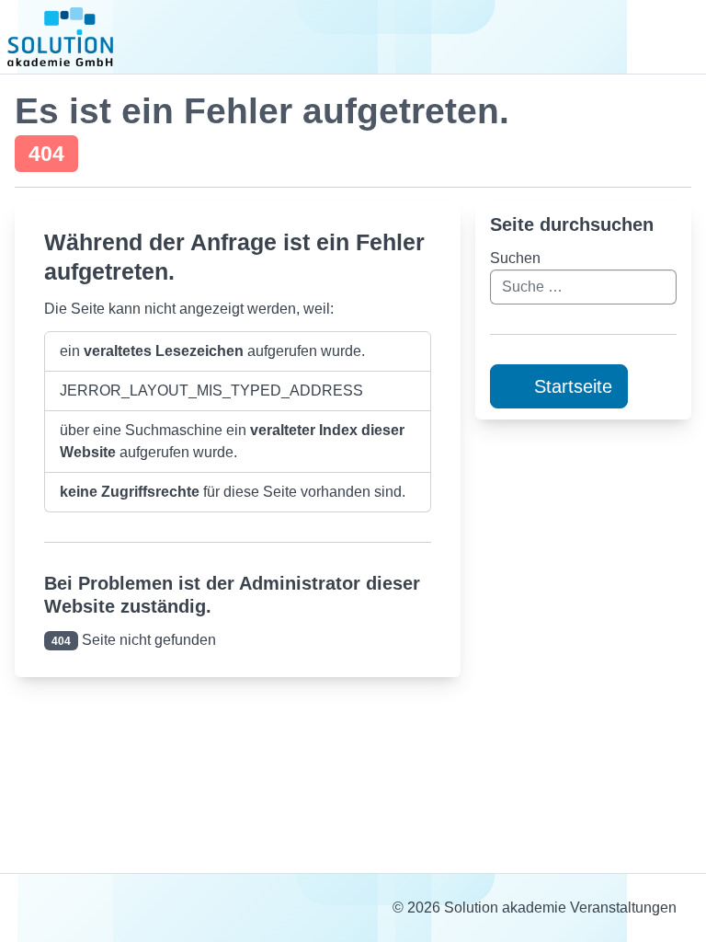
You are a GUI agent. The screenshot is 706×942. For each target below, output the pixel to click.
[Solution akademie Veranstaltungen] (60, 44)
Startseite (570, 386)
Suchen (515, 258)
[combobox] (583, 287)
